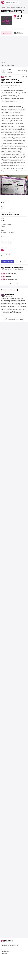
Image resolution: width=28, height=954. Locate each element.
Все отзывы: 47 (17, 18)
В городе (8, 7)
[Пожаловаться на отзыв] (16, 261)
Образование (14, 7)
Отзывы (3, 7)
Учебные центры (21, 7)
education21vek (9, 294)
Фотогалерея (10, 65)
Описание (3, 65)
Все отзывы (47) (14, 283)
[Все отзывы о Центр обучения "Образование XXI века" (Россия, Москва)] (6, 20)
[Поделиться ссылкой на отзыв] (20, 261)
